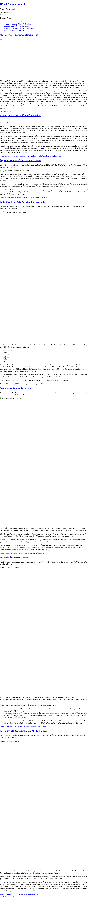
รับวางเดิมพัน (35, 197)
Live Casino (23, 384)
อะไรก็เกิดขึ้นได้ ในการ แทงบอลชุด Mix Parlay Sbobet (24, 731)
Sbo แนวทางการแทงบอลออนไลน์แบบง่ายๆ (16, 22)
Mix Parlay (23, 894)
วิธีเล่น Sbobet (24, 553)
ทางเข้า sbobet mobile (13, 4)
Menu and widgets (5, 12)
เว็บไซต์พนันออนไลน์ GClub (52, 156)
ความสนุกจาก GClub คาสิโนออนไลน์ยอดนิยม (17, 24)
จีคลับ (41, 156)
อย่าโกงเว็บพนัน (43, 726)
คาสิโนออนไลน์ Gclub (32, 156)
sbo (10, 111)
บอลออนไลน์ (35, 894)
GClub (23, 156)
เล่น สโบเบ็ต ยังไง (33, 553)
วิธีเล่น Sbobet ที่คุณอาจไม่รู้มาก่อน (13, 30)
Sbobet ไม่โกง (24, 726)
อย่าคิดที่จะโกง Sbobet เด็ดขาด (14, 558)
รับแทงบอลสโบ (33, 726)
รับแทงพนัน (43, 197)
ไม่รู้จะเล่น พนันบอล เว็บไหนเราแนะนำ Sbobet (17, 26)
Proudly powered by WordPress (8, 896)
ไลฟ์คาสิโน (40, 384)
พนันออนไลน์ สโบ (25, 197)
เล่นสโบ (41, 553)
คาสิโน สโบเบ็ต (31, 384)
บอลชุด (28, 894)
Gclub (20, 156)
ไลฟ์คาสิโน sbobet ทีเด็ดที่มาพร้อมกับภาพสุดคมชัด (18, 28)
